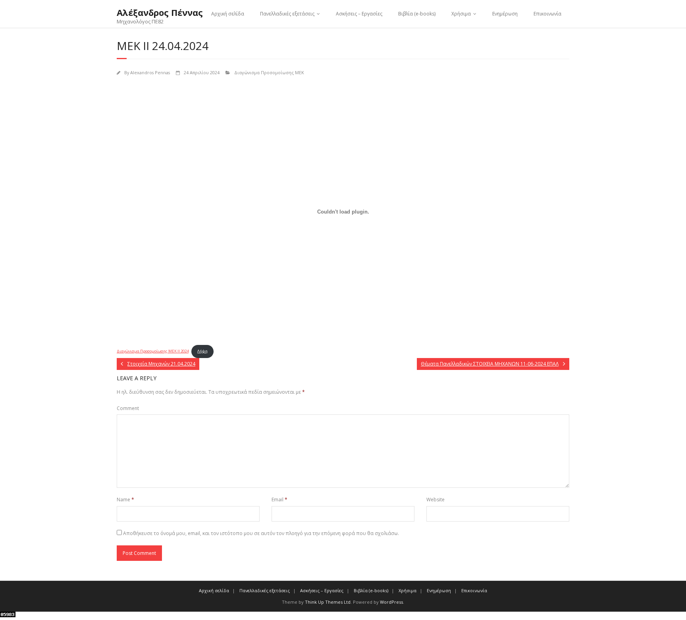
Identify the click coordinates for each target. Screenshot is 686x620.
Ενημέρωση (505, 13)
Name (125, 499)
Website (435, 499)
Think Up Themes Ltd (328, 602)
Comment (128, 408)
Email (279, 499)
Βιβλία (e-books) (416, 13)
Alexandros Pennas (150, 72)
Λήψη (202, 351)
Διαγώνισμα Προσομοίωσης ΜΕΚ (269, 72)
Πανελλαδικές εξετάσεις (287, 13)
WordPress (391, 602)
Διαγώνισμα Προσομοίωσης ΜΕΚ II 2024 (153, 351)
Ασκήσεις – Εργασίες (359, 13)
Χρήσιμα (461, 13)
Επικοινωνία (547, 13)
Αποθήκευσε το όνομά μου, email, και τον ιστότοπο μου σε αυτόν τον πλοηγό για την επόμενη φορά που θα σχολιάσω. (261, 533)
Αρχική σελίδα (227, 13)
